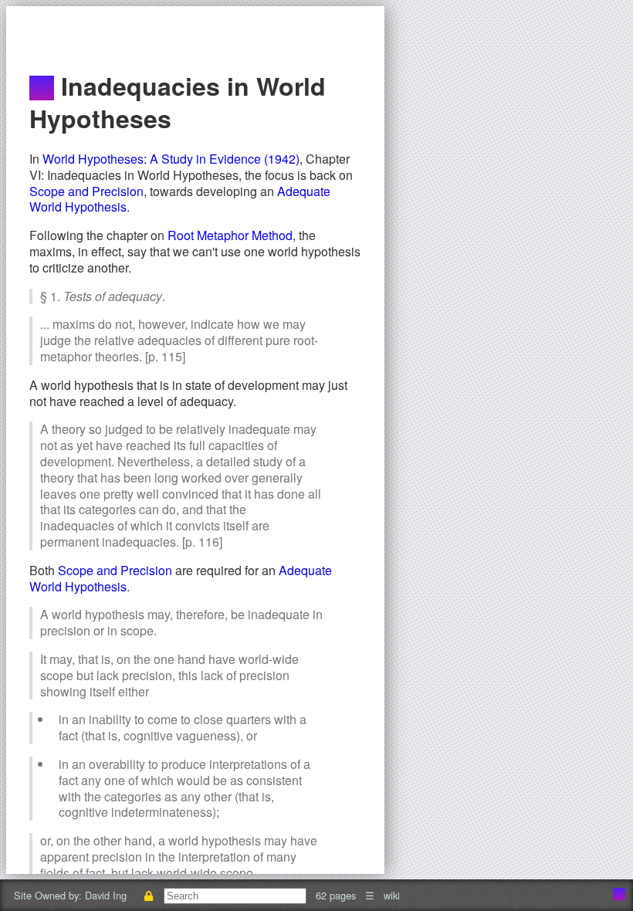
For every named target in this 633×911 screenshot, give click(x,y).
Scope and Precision (86, 191)
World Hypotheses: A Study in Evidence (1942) (171, 159)
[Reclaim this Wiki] (148, 895)
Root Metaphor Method (230, 235)
